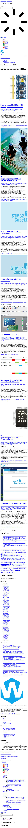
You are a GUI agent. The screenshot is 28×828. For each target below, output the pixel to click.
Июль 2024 (5, 608)
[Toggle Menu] (26, 56)
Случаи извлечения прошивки (17, 338)
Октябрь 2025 (6, 590)
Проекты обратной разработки (10, 664)
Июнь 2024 (5, 609)
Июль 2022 (5, 636)
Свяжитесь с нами (7, 720)
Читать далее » (13, 253)
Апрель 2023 (6, 625)
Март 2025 (5, 599)
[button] (7, 777)
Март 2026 (5, 584)
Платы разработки (6, 559)
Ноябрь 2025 (6, 589)
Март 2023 (5, 627)
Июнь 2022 (5, 637)
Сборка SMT (19, 565)
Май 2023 (5, 624)
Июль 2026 (5, 583)
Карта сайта (3, 758)
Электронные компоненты (11, 571)
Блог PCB (9, 789)
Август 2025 (6, 593)
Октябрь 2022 (6, 632)
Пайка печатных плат (19, 558)
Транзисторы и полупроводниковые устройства (13, 670)
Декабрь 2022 (6, 630)
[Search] (1, 816)
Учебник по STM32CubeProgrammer (14, 503)
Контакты (5, 791)
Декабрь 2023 (6, 616)
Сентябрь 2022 (6, 634)
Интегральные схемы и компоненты (11, 649)
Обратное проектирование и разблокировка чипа (14, 657)
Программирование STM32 (16, 560)
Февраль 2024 (6, 614)
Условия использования (6, 754)
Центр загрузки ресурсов (13, 790)
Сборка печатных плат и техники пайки (12, 666)
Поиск (2, 529)
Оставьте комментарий (6, 109)
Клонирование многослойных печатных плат (13, 651)
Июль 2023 (5, 622)
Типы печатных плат (7, 568)
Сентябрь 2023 (6, 620)
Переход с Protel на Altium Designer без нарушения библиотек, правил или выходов (14, 539)
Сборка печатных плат (9, 567)
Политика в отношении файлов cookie (9, 756)
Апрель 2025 (6, 597)
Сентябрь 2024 (6, 606)
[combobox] (7, 8)
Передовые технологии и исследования (12, 659)
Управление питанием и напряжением (11, 671)
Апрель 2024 (6, 611)
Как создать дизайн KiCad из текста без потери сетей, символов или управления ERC (15, 541)
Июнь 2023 (5, 623)
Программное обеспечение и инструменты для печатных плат (14, 237)
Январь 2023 (6, 629)
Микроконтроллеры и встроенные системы (12, 656)
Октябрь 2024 (6, 604)
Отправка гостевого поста (9, 729)
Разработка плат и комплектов (18, 384)
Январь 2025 (6, 601)
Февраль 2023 (6, 628)
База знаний (5, 787)
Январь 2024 (6, 615)
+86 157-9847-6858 (14, 5)
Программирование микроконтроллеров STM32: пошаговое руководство (11, 178)
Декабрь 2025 (6, 588)
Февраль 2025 (6, 600)
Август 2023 (6, 621)
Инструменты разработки (9, 550)
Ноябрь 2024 (6, 603)
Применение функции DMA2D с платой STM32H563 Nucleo (12, 381)
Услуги (4, 776)
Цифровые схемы (16, 568)
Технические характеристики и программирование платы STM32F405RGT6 (12, 437)
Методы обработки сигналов (9, 654)
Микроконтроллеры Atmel (18, 554)
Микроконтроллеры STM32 (10, 557)
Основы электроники (8, 658)
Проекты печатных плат (18, 564)
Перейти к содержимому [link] (6, 1)
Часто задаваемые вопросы (9, 728)
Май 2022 (5, 638)
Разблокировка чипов (8, 565)
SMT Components (11, 548)
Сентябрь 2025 (6, 592)
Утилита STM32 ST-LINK (10, 334)
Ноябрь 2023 (6, 617)
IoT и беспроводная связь (8, 645)
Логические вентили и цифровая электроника (13, 653)
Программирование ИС (8, 562)
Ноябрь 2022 (6, 631)
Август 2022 (6, 635)
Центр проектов (6, 730)
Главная (5, 775)
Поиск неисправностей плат (18, 559)
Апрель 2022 (6, 640)
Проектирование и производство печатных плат (14, 663)
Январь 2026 (6, 587)
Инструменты (6, 786)
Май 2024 (5, 610)
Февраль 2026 (6, 586)
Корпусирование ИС (7, 554)
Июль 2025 (5, 594)
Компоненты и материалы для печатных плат (13, 652)
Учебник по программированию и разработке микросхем (13, 339)
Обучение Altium (11, 558)
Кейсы (9, 110)
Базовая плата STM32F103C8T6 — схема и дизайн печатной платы (13, 106)
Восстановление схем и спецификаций (12, 646)
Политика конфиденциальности (8, 751)
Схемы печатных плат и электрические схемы (13, 668)
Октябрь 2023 (6, 618)
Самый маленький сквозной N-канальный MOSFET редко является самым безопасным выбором (14, 536)
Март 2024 (5, 613)
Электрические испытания (5, 570)
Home (2, 64)
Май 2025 (5, 596)
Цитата (4, 732)
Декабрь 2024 (6, 602)
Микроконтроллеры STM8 (14, 555)
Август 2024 (6, 607)
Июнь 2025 (5, 595)
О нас (4, 718)
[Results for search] (14, 22)
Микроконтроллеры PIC (5, 555)
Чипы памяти (22, 568)
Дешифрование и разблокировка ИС (11, 647)
